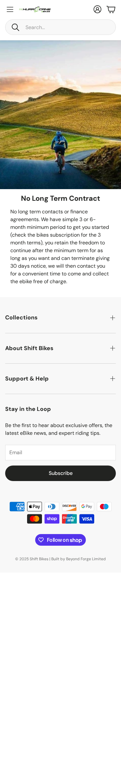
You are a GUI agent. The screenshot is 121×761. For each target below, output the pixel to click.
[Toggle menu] (10, 9)
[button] (60, 27)
